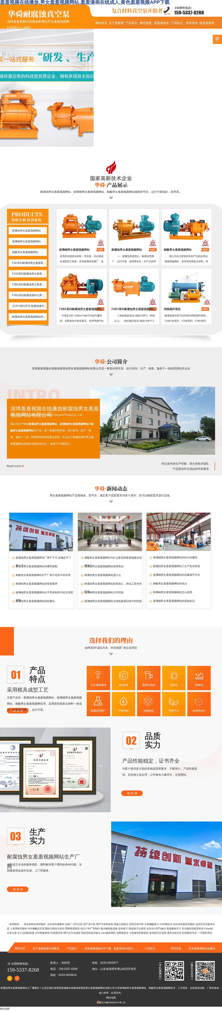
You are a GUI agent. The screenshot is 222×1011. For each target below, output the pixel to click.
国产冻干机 (89, 924)
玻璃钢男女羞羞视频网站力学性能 (103, 592)
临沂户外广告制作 (90, 928)
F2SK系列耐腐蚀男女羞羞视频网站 (29, 273)
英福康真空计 (173, 928)
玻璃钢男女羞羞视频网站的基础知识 (174, 600)
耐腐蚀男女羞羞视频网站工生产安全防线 (176, 566)
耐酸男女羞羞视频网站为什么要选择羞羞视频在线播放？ (113, 559)
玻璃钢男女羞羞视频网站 (26, 241)
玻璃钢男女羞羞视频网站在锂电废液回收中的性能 (113, 601)
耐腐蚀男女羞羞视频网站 (26, 230)
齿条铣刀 (123, 928)
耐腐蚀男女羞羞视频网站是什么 (102, 574)
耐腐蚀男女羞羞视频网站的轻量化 (35, 601)
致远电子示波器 (137, 928)
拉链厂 (68, 924)
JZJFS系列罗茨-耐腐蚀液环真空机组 (29, 305)
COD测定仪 (166, 924)
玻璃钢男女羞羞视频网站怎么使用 (172, 592)
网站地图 (111, 997)
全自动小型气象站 (156, 928)
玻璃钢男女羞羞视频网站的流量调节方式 (176, 574)
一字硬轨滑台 (205, 932)
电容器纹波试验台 (90, 932)
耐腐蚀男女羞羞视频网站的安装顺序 (36, 583)
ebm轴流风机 (108, 932)
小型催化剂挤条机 (139, 932)
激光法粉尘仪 (174, 932)
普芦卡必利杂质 (104, 924)
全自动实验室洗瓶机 (184, 924)
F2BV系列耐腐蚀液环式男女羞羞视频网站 (29, 295)
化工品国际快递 (25, 932)
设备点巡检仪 (121, 924)
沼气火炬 (78, 924)
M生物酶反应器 (36, 928)
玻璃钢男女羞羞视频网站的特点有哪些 (175, 557)
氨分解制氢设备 (109, 928)
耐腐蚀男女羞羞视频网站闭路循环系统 (29, 316)
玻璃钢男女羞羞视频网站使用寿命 (103, 566)
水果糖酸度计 (151, 924)
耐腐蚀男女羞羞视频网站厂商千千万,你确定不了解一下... (43, 559)
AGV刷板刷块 (42, 932)
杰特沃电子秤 (136, 924)
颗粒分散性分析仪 (55, 928)
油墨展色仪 (122, 932)
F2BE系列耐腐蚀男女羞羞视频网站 (29, 284)
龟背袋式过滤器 (157, 932)
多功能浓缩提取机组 (193, 928)
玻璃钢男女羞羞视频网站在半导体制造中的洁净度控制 (44, 593)
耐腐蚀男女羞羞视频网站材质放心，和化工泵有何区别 (113, 585)
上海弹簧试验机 (18, 928)
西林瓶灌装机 (72, 928)
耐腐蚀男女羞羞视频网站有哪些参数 (36, 566)
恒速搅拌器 (56, 932)
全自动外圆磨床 (55, 924)
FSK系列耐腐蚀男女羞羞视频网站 (29, 262)
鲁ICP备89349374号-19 (112, 1002)
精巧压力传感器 (71, 932)
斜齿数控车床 (189, 932)
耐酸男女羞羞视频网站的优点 (170, 583)
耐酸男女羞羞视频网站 (25, 252)
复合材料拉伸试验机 (35, 924)
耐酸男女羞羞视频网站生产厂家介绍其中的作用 (43, 574)
